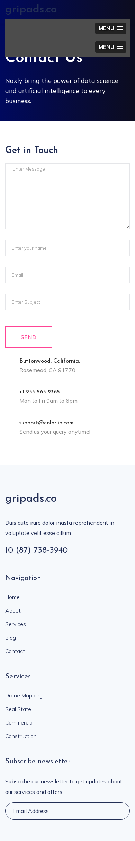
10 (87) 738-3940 (36, 550)
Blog (10, 637)
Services (15, 624)
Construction (21, 735)
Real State (18, 708)
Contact (15, 651)
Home (12, 596)
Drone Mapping (24, 695)
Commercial (19, 722)
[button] (110, 28)
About (13, 610)
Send (28, 336)
